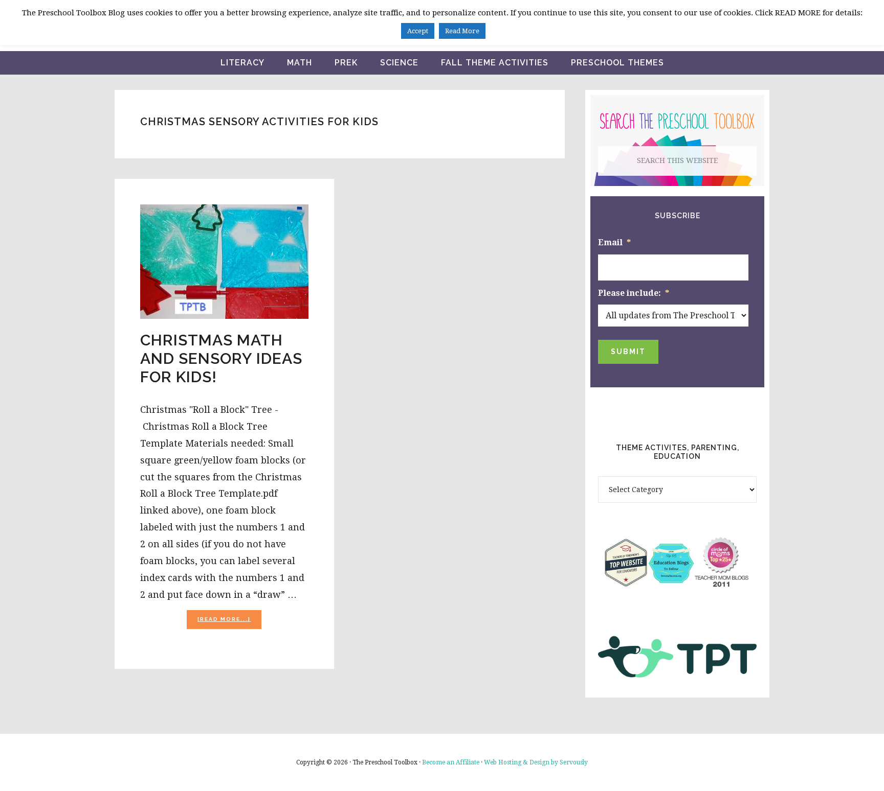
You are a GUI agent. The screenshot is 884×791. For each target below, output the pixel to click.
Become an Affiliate (450, 762)
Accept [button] (417, 31)
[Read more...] (229, 622)
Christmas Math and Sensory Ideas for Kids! (221, 358)
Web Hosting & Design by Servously (536, 762)
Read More (462, 31)
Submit (628, 351)
